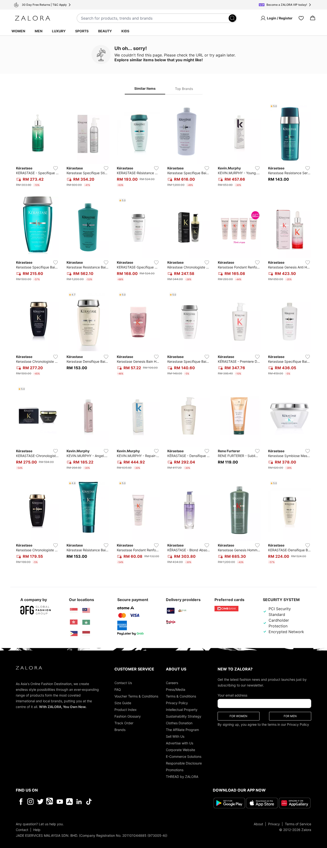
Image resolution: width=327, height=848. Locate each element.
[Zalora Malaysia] (86, 610)
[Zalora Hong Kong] (74, 622)
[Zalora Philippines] (74, 633)
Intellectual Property (181, 710)
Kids (125, 31)
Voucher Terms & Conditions (136, 696)
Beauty (105, 31)
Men (38, 31)
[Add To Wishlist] (55, 168)
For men (290, 716)
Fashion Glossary (127, 716)
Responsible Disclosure (184, 763)
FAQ (117, 689)
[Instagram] (30, 801)
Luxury (59, 31)
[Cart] (313, 18)
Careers (172, 683)
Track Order (123, 723)
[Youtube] (60, 801)
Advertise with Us (179, 743)
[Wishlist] (301, 18)
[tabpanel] (163, 334)
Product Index (125, 710)
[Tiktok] (120, 801)
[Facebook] (21, 801)
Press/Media (175, 689)
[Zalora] (32, 18)
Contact (22, 830)
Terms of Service (298, 824)
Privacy (274, 824)
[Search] (232, 18)
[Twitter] (40, 801)
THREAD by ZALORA (182, 777)
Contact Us (123, 683)
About (258, 824)
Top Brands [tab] (184, 89)
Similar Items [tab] (145, 88)
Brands (119, 730)
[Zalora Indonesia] (86, 633)
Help (36, 830)
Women (18, 31)
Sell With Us (175, 736)
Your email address (232, 695)
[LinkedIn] (79, 801)
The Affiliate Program (182, 730)
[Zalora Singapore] (74, 610)
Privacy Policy (177, 703)
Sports (82, 31)
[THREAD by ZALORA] (50, 801)
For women (238, 716)
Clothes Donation (179, 723)
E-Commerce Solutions (183, 756)
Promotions (174, 770)
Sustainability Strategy (183, 716)
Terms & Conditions (181, 696)
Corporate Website (180, 750)
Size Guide (122, 703)
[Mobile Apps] (69, 801)
